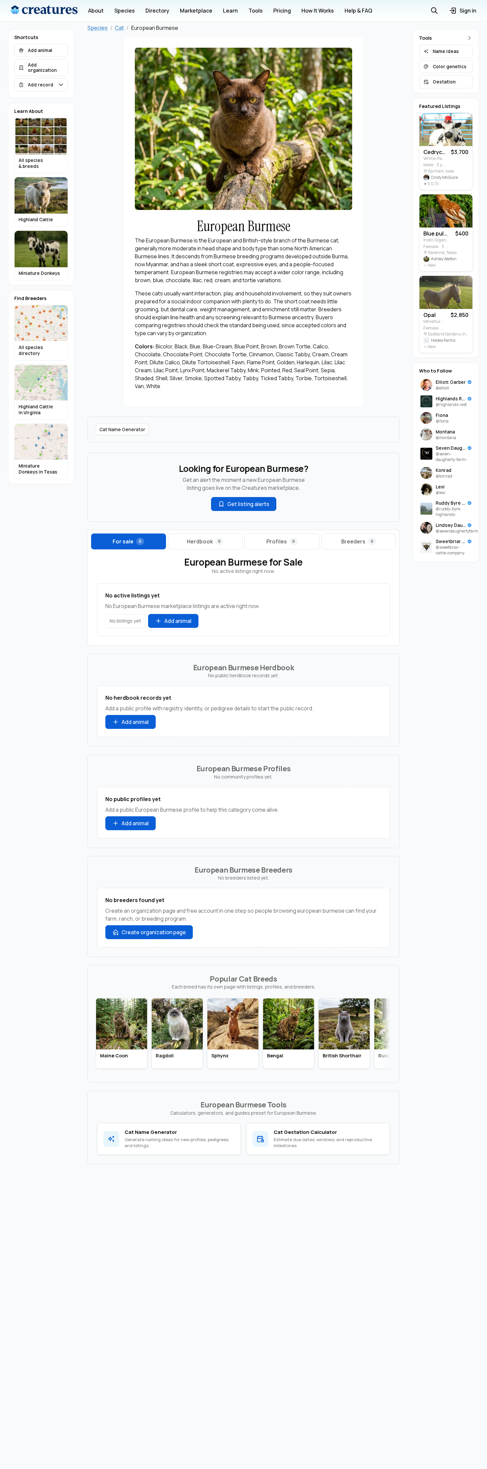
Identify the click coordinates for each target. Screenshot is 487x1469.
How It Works (317, 10)
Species (124, 10)
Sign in (468, 10)
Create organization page (154, 932)
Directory (157, 10)
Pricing (282, 10)
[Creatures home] (44, 10)
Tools (255, 10)
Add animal (177, 621)
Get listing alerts (248, 504)
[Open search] (434, 10)
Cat (119, 27)
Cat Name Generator (122, 429)
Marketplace (196, 10)
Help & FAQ (358, 10)
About (96, 10)
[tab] (128, 541)
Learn (230, 10)
